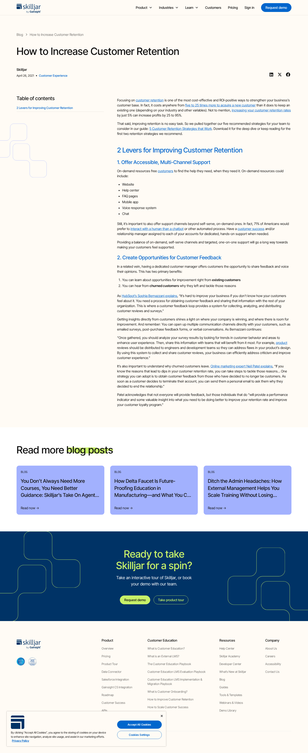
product (281, 343)
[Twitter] (279, 74)
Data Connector (112, 671)
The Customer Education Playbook (169, 664)
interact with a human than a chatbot (157, 229)
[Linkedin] (271, 74)
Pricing (233, 7)
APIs (104, 710)
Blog (222, 679)
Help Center (226, 648)
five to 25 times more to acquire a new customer (220, 105)
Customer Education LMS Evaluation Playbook (177, 671)
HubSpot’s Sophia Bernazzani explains (149, 296)
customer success (251, 229)
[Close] (161, 716)
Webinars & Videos (231, 702)
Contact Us (272, 671)
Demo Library (227, 710)
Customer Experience (53, 75)
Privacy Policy (20, 740)
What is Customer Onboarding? (167, 691)
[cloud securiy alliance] (32, 661)
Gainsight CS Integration (117, 687)
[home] (29, 7)
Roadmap (108, 695)
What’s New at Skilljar (232, 671)
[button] (144, 7)
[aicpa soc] (21, 661)
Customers (213, 7)
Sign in (249, 7)
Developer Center (230, 664)
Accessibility (273, 664)
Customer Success (113, 702)
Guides (223, 687)
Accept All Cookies (139, 724)
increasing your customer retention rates (261, 110)
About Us (271, 648)
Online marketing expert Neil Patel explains (242, 366)
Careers (270, 656)
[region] (86, 728)
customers (165, 171)
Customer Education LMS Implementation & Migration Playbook (175, 682)
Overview (108, 648)
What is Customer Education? (166, 648)
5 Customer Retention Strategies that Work (180, 129)
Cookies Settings (139, 734)
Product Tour (110, 664)
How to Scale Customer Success (168, 707)
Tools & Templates (230, 695)
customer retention (150, 100)
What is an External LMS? (163, 656)
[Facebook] (288, 74)
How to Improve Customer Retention (171, 699)
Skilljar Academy (229, 656)
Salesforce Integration (115, 679)
